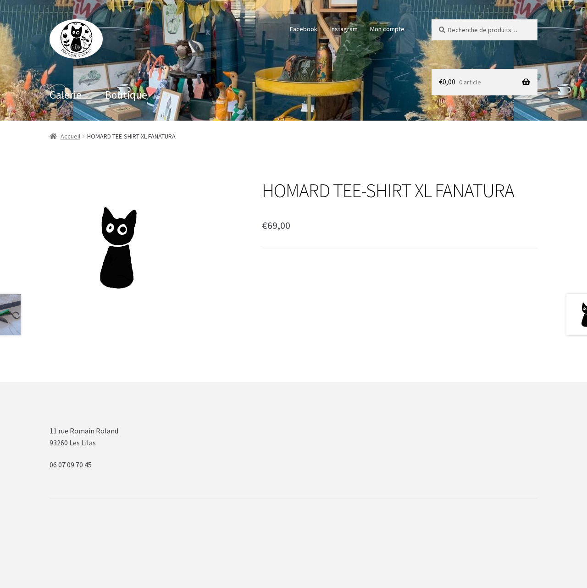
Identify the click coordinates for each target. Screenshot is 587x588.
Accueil (70, 136)
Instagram (344, 29)
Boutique (126, 94)
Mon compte (387, 29)
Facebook (303, 29)
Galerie (66, 94)
